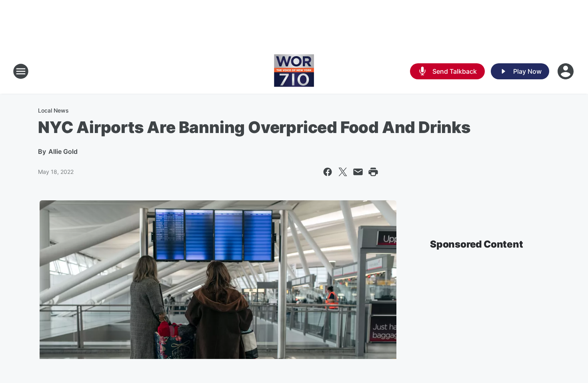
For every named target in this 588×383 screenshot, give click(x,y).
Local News (53, 110)
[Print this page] (373, 171)
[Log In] (566, 71)
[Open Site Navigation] (21, 71)
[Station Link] (294, 71)
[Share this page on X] (342, 171)
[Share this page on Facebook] (327, 171)
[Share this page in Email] (358, 171)
